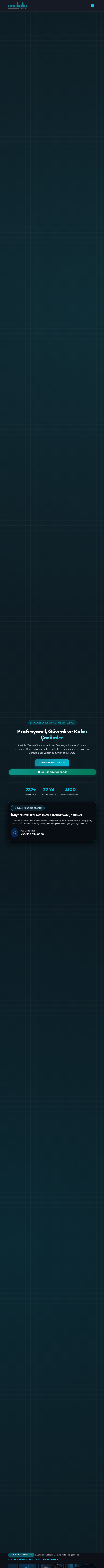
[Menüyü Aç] (92, 5)
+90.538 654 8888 (32, 834)
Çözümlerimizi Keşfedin (50, 762)
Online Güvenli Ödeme (54, 772)
